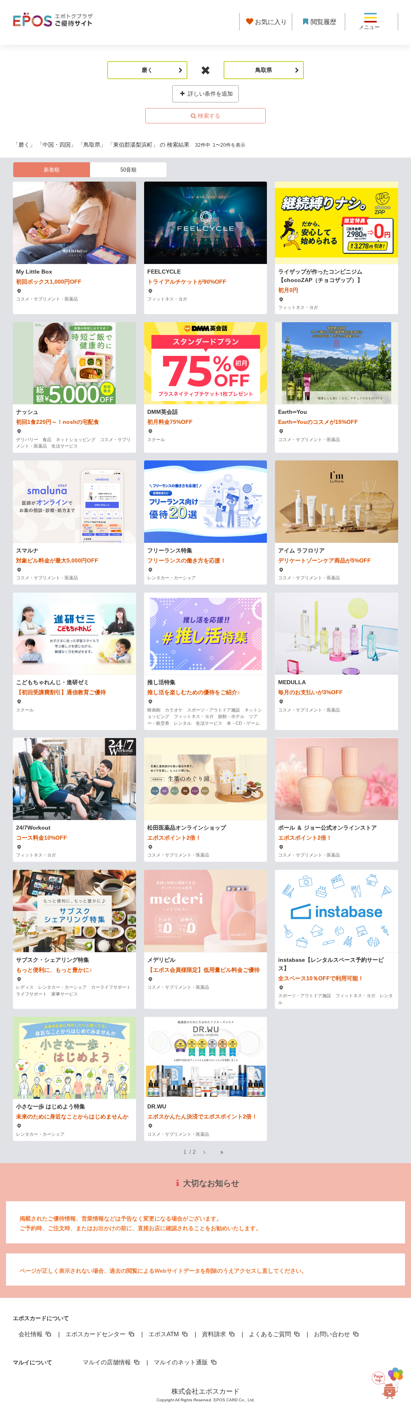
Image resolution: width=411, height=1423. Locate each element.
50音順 (128, 170)
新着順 (51, 170)
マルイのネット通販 (182, 1362)
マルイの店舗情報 (107, 1362)
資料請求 (215, 1334)
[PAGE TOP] (390, 1384)
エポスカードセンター (96, 1334)
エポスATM (165, 1334)
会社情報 (31, 1334)
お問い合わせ (333, 1334)
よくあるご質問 (271, 1334)
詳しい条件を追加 (209, 93)
